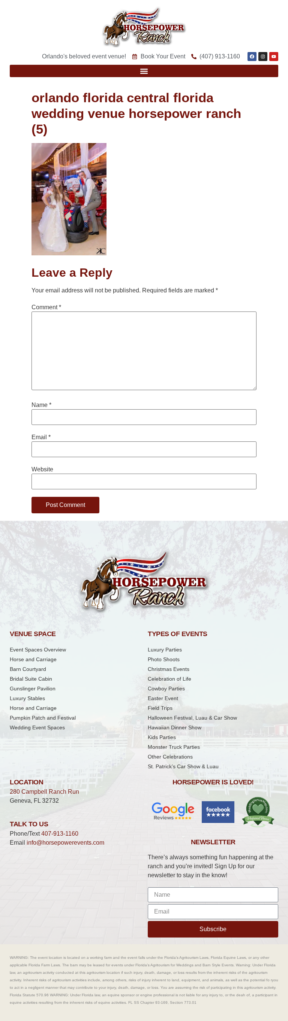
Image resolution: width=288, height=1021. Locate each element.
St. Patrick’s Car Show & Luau (183, 766)
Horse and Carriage (33, 659)
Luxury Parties (165, 650)
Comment (46, 307)
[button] (144, 71)
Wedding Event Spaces (37, 727)
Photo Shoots (164, 659)
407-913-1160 (59, 833)
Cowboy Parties (166, 689)
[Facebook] (252, 56)
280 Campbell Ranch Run (44, 791)
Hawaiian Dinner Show (174, 727)
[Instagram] (262, 56)
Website (42, 469)
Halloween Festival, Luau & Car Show (192, 718)
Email (41, 437)
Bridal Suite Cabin (31, 679)
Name (41, 405)
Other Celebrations (170, 757)
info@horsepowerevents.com (65, 842)
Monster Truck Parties (174, 747)
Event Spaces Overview (38, 650)
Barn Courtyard (28, 669)
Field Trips (160, 708)
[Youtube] (273, 56)
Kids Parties (162, 737)
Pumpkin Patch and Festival (43, 718)
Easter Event (163, 698)
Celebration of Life (169, 679)
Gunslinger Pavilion (33, 689)
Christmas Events (168, 669)
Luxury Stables (27, 698)
